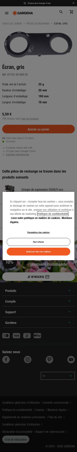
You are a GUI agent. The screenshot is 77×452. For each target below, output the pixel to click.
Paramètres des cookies (38, 232)
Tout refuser (38, 241)
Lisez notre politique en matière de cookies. (36, 218)
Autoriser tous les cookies (38, 251)
